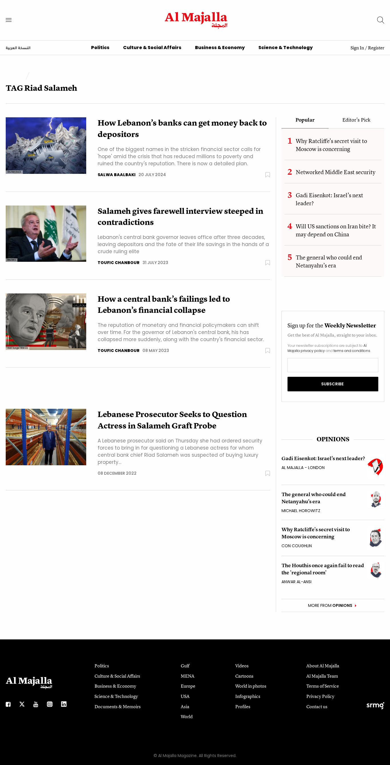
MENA (187, 676)
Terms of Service (322, 686)
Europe (188, 686)
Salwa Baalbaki (117, 175)
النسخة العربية (18, 48)
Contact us (316, 706)
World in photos (250, 686)
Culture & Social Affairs (152, 47)
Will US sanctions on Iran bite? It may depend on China (336, 230)
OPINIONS (333, 439)
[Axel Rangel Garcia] (46, 321)
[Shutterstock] (46, 145)
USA (185, 696)
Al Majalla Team (322, 676)
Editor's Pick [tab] (356, 120)
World (187, 716)
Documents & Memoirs (118, 706)
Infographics (247, 696)
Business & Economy (220, 47)
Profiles (242, 706)
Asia (185, 706)
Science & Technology (285, 47)
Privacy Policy (320, 696)
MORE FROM (330, 605)
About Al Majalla (322, 666)
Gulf (185, 666)
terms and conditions (351, 350)
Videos (242, 666)
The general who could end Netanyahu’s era (329, 261)
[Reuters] (46, 233)
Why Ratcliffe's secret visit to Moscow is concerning (331, 145)
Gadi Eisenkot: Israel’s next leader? (323, 458)
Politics (100, 47)
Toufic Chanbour (119, 262)
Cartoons (244, 676)
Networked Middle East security (335, 172)
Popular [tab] (305, 120)
